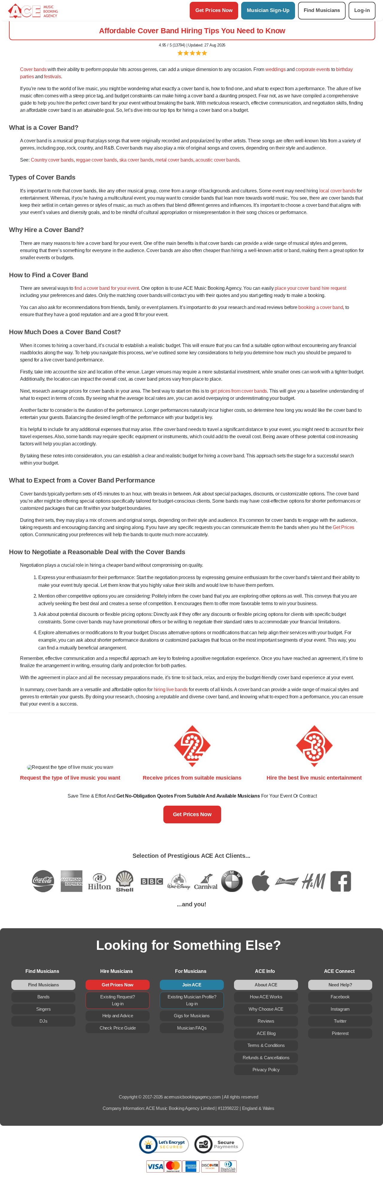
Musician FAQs (191, 1027)
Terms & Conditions (266, 1045)
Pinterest (340, 1033)
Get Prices (343, 527)
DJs (43, 1021)
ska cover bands (136, 159)
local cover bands (337, 190)
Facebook (340, 996)
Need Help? (340, 984)
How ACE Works (266, 996)
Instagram (340, 1009)
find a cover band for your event (107, 288)
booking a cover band (320, 307)
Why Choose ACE (266, 1009)
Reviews (266, 1021)
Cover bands (33, 69)
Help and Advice (117, 1015)
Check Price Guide (118, 1027)
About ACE (266, 984)
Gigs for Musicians (191, 1015)
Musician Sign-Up (268, 10)
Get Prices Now (213, 10)
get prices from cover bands (238, 391)
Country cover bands (52, 159)
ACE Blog (266, 1033)
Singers (43, 1009)
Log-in (362, 10)
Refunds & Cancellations (266, 1057)
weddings (275, 69)
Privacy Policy (266, 1069)
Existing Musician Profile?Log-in (192, 1000)
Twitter (340, 1021)
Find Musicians (322, 10)
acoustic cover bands (217, 159)
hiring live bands (171, 689)
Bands (43, 996)
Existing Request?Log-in (117, 1000)
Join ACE (191, 984)
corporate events (313, 69)
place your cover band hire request (310, 288)
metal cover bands (174, 159)
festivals (52, 76)
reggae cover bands (96, 159)
